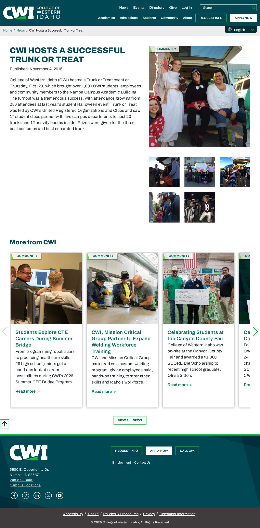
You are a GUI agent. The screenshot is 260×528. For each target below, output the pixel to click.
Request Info (211, 18)
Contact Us (142, 462)
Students (149, 18)
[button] (255, 331)
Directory (156, 7)
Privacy (149, 514)
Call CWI (187, 450)
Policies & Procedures (121, 514)
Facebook (14, 495)
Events (138, 7)
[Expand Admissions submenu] (128, 22)
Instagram (25, 495)
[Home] (29, 452)
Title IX (93, 514)
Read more (46, 391)
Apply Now (243, 18)
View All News (130, 420)
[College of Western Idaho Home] (31, 13)
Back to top (4, 423)
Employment (121, 462)
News (123, 7)
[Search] (254, 7)
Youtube (59, 495)
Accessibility (73, 514)
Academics (106, 18)
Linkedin (36, 495)
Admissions (129, 18)
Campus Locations (25, 485)
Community (169, 18)
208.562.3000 (21, 480)
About (187, 18)
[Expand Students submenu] (149, 22)
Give (173, 7)
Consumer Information (177, 514)
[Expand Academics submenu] (106, 22)
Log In (187, 7)
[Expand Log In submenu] (186, 12)
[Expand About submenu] (187, 22)
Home (7, 30)
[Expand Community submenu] (169, 22)
